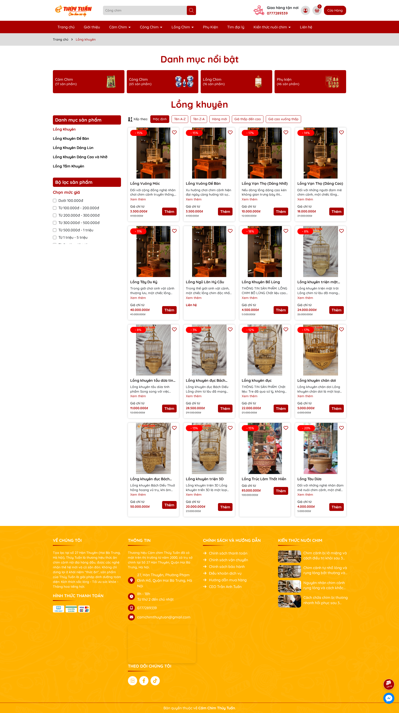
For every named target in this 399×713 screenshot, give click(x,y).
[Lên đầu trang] (389, 671)
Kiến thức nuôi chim (271, 27)
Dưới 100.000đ (70, 200)
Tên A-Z (180, 119)
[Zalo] (132, 680)
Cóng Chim (150, 27)
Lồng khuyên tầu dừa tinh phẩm (152, 380)
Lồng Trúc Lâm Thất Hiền (264, 479)
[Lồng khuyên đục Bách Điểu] (153, 448)
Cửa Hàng (335, 10)
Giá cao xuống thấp (283, 119)
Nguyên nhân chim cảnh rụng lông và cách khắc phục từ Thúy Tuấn (324, 585)
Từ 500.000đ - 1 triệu (75, 230)
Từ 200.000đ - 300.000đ (79, 215)
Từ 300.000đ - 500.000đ (79, 222)
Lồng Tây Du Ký (143, 282)
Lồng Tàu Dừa (309, 479)
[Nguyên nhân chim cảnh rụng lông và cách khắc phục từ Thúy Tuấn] (289, 586)
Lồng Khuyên (64, 129)
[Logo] (74, 10)
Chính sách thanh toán (228, 553)
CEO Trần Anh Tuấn (225, 586)
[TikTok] (155, 680)
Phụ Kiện (210, 27)
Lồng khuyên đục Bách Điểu (149, 479)
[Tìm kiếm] (191, 10)
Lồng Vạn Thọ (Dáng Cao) (320, 183)
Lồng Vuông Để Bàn (203, 183)
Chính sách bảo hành (227, 566)
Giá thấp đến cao (247, 119)
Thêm (169, 211)
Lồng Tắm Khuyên (68, 166)
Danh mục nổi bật (199, 59)
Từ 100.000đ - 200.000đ (78, 208)
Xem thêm (138, 199)
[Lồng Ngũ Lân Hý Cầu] (209, 251)
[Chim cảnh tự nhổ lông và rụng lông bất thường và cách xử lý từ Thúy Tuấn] (289, 571)
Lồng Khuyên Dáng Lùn (73, 147)
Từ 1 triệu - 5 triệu (73, 237)
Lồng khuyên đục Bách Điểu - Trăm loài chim (205, 380)
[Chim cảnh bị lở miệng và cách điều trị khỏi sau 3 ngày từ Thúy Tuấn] (289, 556)
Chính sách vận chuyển (228, 560)
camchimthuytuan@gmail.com (163, 617)
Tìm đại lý (235, 27)
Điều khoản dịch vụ (225, 573)
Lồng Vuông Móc (145, 183)
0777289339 (277, 13)
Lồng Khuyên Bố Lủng (261, 282)
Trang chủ (66, 27)
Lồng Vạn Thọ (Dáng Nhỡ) (265, 183)
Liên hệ (306, 27)
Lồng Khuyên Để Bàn (71, 138)
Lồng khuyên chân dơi (316, 380)
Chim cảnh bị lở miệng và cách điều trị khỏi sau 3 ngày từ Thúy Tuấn (325, 556)
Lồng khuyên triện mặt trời (317, 282)
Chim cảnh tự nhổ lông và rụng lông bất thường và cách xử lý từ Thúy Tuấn (325, 570)
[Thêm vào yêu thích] (174, 132)
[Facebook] (143, 680)
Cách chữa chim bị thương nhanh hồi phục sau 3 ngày (325, 600)
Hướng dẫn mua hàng (228, 580)
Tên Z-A (199, 119)
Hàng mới (219, 119)
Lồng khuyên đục (257, 380)
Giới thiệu (92, 27)
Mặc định (160, 119)
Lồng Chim (181, 27)
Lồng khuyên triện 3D (205, 479)
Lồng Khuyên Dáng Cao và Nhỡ (80, 157)
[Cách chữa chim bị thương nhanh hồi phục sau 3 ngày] (289, 601)
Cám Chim (118, 27)
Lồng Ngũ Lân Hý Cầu (205, 282)
